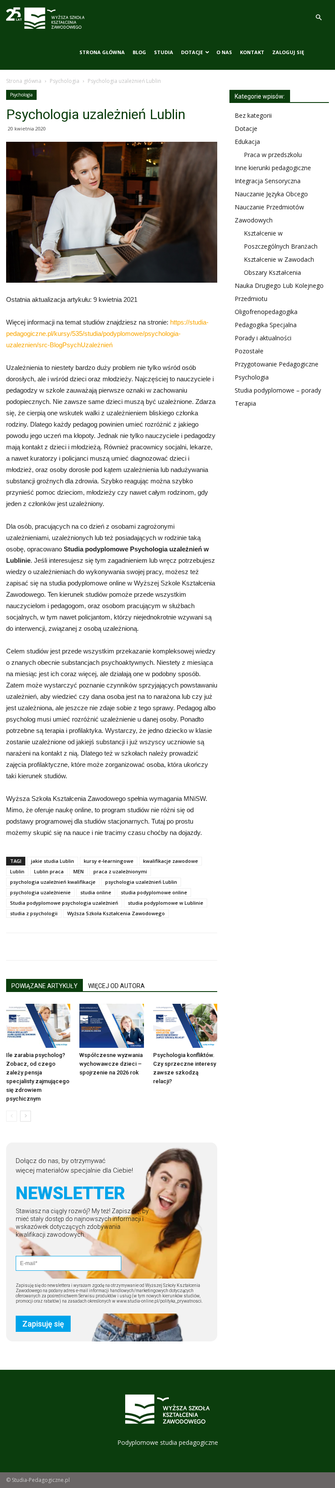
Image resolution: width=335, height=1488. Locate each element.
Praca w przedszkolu (273, 155)
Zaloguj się (288, 52)
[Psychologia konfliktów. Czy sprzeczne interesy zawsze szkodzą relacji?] (185, 1026)
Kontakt (252, 52)
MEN (78, 871)
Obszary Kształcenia (272, 272)
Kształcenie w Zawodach (279, 259)
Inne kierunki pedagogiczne (273, 168)
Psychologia (64, 81)
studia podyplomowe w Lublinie (165, 903)
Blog (139, 52)
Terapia (245, 403)
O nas (224, 52)
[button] (318, 18)
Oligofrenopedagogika (266, 312)
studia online (95, 892)
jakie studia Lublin (52, 861)
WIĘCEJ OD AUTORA (116, 985)
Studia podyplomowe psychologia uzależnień (64, 903)
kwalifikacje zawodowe (170, 861)
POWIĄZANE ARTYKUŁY (44, 985)
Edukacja (247, 141)
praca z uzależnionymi (120, 871)
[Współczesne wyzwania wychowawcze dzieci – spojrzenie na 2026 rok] (111, 1026)
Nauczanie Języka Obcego (271, 194)
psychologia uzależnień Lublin (141, 882)
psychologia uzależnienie (40, 892)
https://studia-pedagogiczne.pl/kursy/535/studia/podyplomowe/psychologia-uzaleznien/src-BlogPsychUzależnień (107, 333)
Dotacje (192, 52)
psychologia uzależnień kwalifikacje (53, 882)
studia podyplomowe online (154, 892)
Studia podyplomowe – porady (278, 390)
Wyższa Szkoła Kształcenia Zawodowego (116, 913)
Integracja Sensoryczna (268, 181)
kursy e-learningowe (108, 861)
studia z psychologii (34, 913)
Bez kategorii (253, 115)
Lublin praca (49, 871)
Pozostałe (249, 351)
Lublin (17, 871)
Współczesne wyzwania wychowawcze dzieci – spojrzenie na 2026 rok (111, 1064)
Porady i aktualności (263, 338)
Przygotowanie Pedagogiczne (276, 364)
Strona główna (102, 52)
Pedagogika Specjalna (266, 325)
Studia (163, 52)
